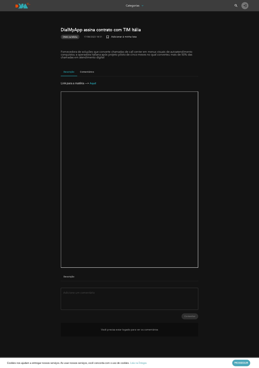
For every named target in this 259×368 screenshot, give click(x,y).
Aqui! (93, 83)
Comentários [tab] (87, 71)
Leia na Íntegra (138, 362)
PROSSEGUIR (241, 362)
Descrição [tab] (69, 71)
